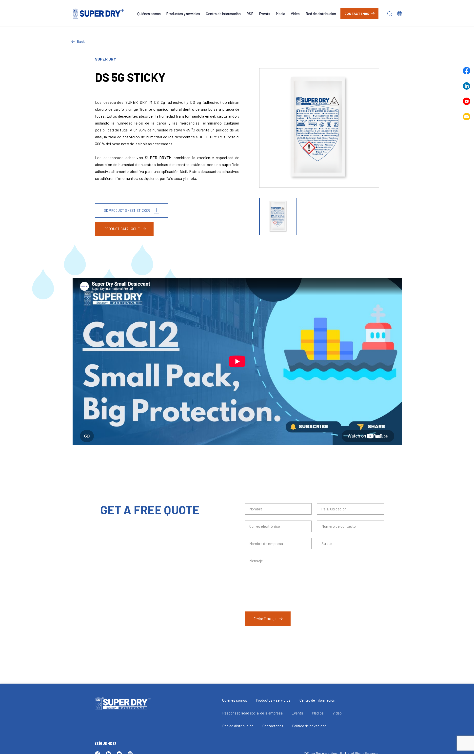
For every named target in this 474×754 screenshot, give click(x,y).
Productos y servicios (183, 13)
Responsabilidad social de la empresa (252, 713)
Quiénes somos (149, 13)
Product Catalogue (122, 229)
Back (81, 41)
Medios (318, 713)
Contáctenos (357, 13)
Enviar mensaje (265, 618)
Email (466, 116)
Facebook (466, 70)
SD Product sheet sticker (127, 210)
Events (264, 13)
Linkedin (466, 86)
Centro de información (223, 13)
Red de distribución (321, 13)
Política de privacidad (309, 726)
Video (295, 13)
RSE (249, 13)
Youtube (466, 101)
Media (280, 13)
